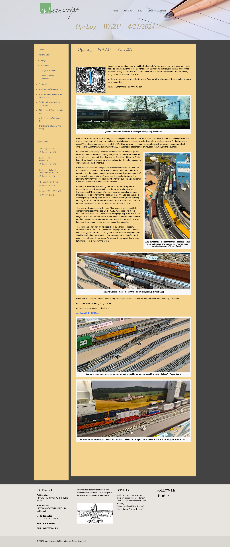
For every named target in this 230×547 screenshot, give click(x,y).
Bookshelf (43, 84)
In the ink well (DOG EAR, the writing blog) (50, 95)
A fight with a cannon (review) (129, 495)
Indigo (43, 60)
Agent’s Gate (44, 55)
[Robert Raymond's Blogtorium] (59, 10)
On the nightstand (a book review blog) (50, 103)
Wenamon (45, 66)
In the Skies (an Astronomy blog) (50, 119)
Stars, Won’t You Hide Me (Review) (131, 498)
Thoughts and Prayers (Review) (130, 509)
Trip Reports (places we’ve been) (50, 127)
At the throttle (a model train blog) (51, 111)
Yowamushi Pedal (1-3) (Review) (130, 506)
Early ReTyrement (48, 71)
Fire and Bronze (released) (47, 77)
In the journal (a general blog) (51, 89)
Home (41, 50)
